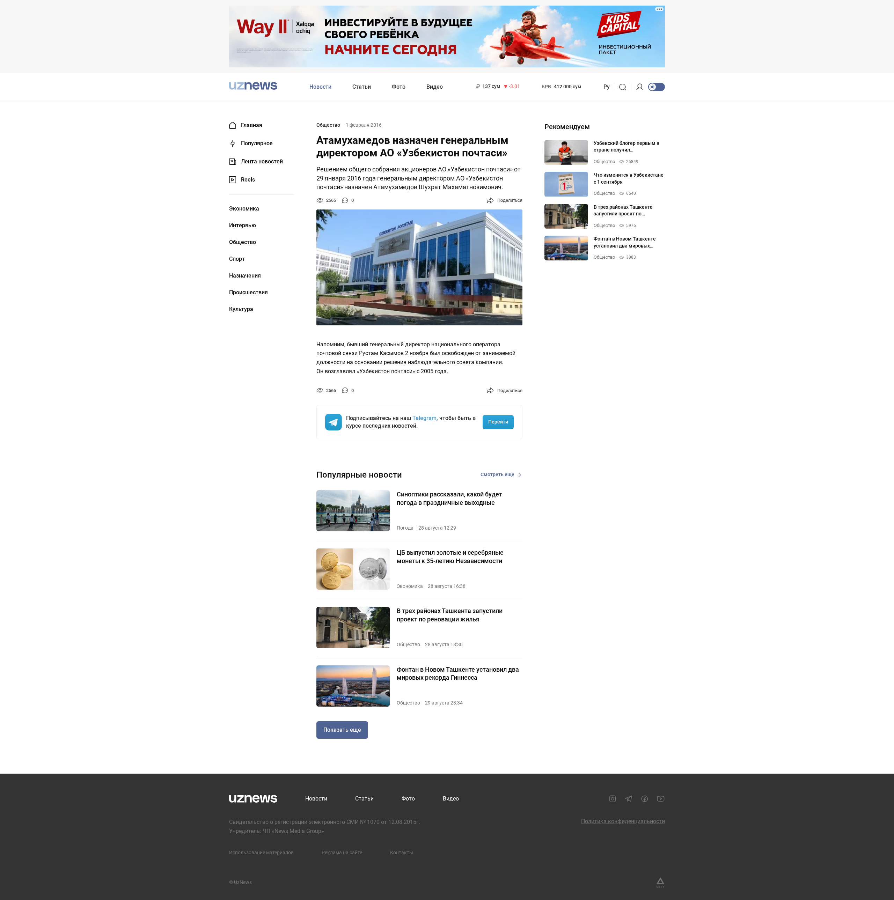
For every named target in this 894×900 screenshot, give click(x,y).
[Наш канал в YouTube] (661, 799)
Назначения (245, 276)
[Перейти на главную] (253, 86)
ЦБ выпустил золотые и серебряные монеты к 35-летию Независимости (450, 556)
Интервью (242, 225)
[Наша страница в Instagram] (612, 799)
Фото (398, 86)
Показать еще (342, 729)
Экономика (244, 209)
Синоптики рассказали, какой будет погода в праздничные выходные (449, 498)
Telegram (424, 418)
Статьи (361, 86)
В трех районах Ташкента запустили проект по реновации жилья (450, 614)
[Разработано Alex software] (660, 882)
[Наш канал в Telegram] (628, 799)
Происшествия (248, 292)
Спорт (237, 259)
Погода (405, 528)
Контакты (401, 852)
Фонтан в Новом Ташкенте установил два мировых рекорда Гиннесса (458, 673)
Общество (242, 242)
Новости (320, 86)
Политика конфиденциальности (623, 821)
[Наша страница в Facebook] (644, 799)
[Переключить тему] (656, 87)
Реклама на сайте (342, 852)
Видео (434, 86)
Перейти (498, 422)
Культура (241, 309)
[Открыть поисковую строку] (624, 87)
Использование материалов (261, 852)
